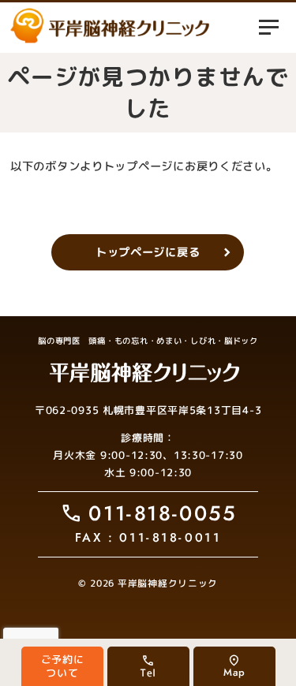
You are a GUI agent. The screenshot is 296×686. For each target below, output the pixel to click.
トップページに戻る (148, 252)
